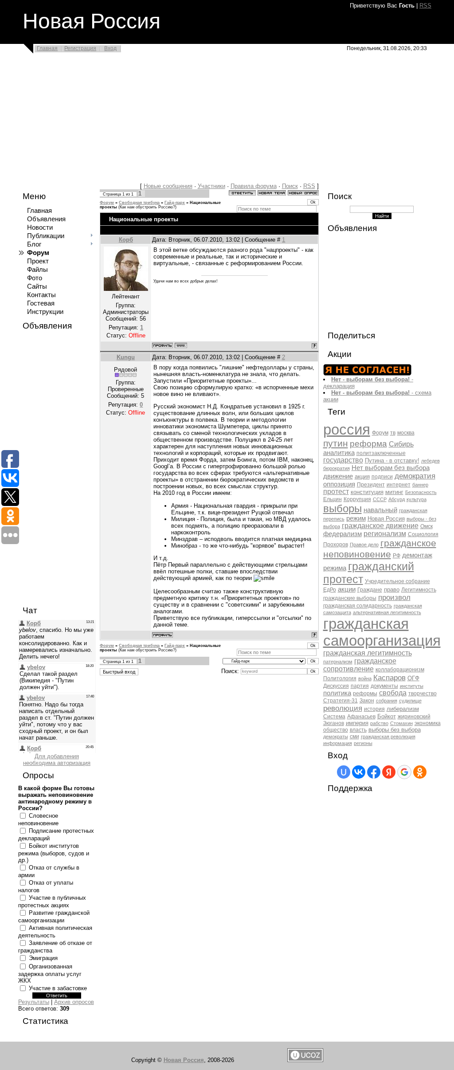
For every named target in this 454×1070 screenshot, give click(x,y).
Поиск (290, 186)
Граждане (369, 590)
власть (358, 730)
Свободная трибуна (139, 202)
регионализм (385, 533)
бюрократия (336, 468)
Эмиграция (43, 958)
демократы (335, 736)
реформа (368, 443)
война (365, 678)
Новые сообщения (168, 186)
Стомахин (401, 723)
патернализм (337, 661)
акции (347, 589)
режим (356, 518)
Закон (367, 701)
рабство (379, 723)
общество (335, 730)
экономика (428, 723)
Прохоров (335, 544)
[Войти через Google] (404, 772)
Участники (211, 186)
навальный (380, 509)
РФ (396, 556)
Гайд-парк (174, 202)
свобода (393, 693)
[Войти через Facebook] (373, 772)
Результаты (33, 1002)
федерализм (342, 533)
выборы (342, 508)
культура (417, 499)
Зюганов (333, 723)
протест (336, 491)
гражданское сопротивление (359, 665)
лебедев (430, 460)
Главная (47, 48)
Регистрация (80, 48)
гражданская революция (388, 736)
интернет (399, 485)
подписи (382, 477)
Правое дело (364, 544)
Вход (110, 48)
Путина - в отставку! (392, 460)
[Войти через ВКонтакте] (358, 772)
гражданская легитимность (367, 653)
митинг (394, 492)
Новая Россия (386, 518)
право (391, 589)
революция (342, 708)
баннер (420, 484)
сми (354, 736)
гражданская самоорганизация (382, 632)
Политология (339, 678)
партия (360, 686)
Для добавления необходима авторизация (56, 759)
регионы (363, 743)
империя (357, 723)
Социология (423, 534)
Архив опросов (74, 1002)
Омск (426, 526)
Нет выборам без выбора (391, 467)
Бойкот (386, 716)
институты (411, 686)
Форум (107, 202)
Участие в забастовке (58, 988)
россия (346, 429)
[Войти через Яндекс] (388, 772)
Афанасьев (361, 716)
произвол (394, 597)
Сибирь (401, 444)
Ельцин (332, 499)
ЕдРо (329, 590)
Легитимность (418, 590)
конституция (367, 492)
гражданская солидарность (357, 606)
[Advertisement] (227, 121)
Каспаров (389, 677)
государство (343, 460)
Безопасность (421, 492)
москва (406, 433)
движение (338, 476)
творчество (422, 693)
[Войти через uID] (343, 772)
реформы (365, 693)
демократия (415, 475)
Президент (371, 485)
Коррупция (357, 499)
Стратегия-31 (340, 701)
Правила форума (254, 186)
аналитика (339, 452)
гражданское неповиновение (379, 549)
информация (337, 743)
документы (384, 686)
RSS (425, 5)
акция (362, 476)
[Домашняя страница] (181, 345)
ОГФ (413, 678)
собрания (386, 700)
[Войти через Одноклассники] (420, 772)
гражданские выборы (349, 598)
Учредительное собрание (397, 581)
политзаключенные (381, 453)
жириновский (414, 716)
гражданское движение (380, 525)
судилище (410, 700)
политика (337, 693)
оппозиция (339, 484)
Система (334, 716)
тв (392, 433)
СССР (380, 499)
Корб (126, 239)
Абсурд (396, 499)
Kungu (126, 357)
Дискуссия (336, 686)
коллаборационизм (400, 669)
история (374, 709)
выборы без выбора (394, 729)
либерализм (403, 708)
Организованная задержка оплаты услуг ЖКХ (50, 973)
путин (335, 443)
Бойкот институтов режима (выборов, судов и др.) (53, 853)
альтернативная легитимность (387, 612)
